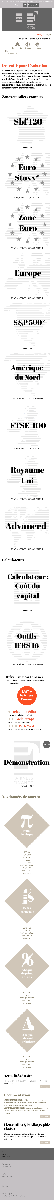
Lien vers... (45, 1086)
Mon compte (6, 1164)
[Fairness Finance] (27, 19)
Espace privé (6, 1156)
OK (25, 5)
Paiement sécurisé (8, 1176)
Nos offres (5, 1186)
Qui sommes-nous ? (8, 1184)
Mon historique (6, 1166)
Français (40, 34)
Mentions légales (7, 1193)
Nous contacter (6, 1152)
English (48, 34)
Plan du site (5, 1154)
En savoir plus (33, 5)
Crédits (4, 1174)
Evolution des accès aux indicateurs (30, 38)
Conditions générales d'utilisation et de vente (16, 1196)
